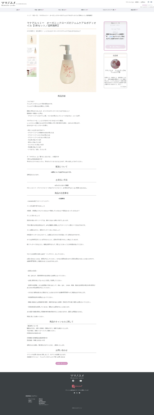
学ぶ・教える (62, 10)
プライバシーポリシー (43, 404)
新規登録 (144, 5)
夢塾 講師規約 (42, 403)
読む (18, 10)
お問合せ (143, 2)
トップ (29, 15)
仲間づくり (84, 10)
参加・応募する (39, 10)
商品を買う (134, 10)
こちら (111, 36)
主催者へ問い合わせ (62, 363)
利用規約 (41, 400)
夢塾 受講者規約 (42, 401)
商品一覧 (35, 15)
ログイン (150, 5)
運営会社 (41, 399)
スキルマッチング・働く (109, 10)
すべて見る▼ (123, 86)
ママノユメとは (130, 2)
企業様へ (137, 2)
